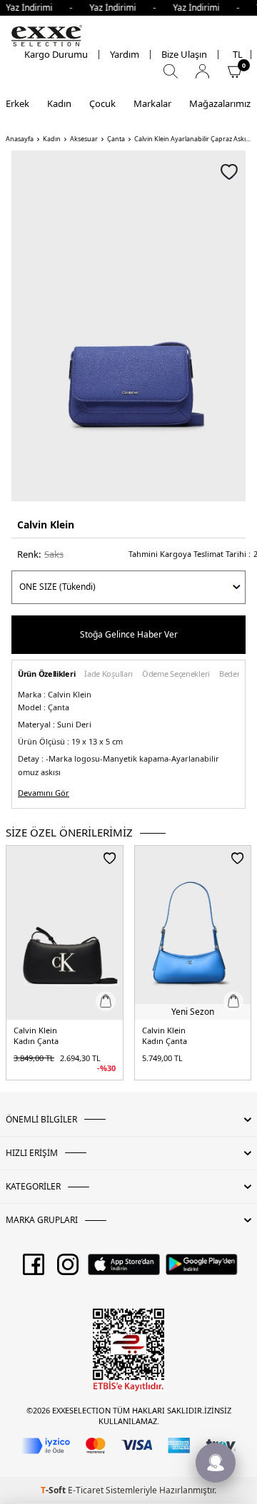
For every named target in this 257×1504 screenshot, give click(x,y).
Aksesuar (84, 139)
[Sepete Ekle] (106, 1001)
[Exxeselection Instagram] (68, 1269)
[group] (128, 325)
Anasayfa (20, 139)
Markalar (152, 103)
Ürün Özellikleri (46, 674)
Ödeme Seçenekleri (176, 674)
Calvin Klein (45, 524)
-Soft (54, 1490)
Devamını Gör (43, 793)
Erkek (17, 103)
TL (238, 54)
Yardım (124, 54)
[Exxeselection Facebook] (33, 1269)
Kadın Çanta (36, 1041)
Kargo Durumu (56, 54)
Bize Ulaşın (184, 54)
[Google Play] (202, 1269)
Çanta (116, 139)
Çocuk (102, 103)
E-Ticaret (86, 1490)
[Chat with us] (216, 1463)
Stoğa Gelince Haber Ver (129, 634)
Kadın (59, 103)
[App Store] (124, 1269)
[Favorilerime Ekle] (110, 857)
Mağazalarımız (220, 103)
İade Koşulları (108, 674)
